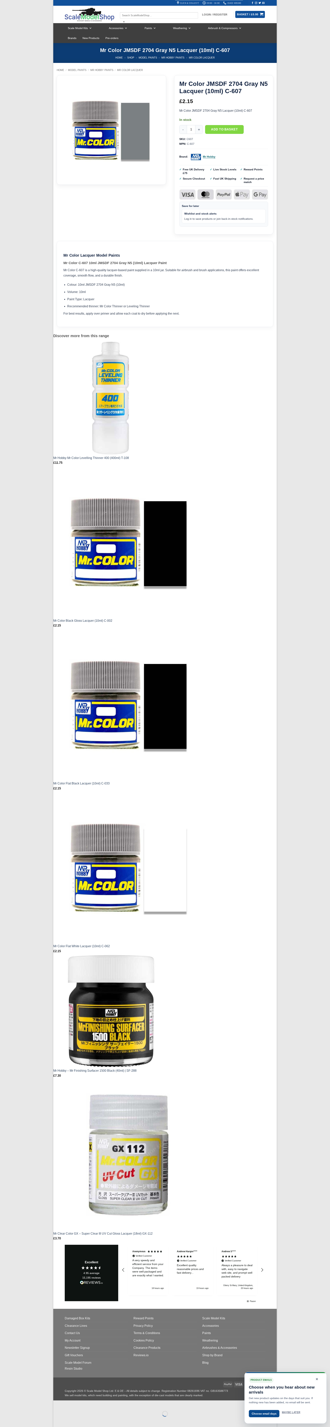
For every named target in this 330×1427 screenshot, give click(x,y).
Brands (72, 38)
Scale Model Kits (78, 28)
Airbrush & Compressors (223, 28)
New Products (90, 38)
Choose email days (264, 1413)
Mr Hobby (209, 156)
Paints (148, 28)
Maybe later (291, 1412)
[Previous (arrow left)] (57, 1420)
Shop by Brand (212, 1355)
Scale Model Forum (78, 1362)
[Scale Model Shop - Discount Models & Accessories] (89, 14)
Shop (130, 57)
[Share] (79, 1404)
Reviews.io (141, 1355)
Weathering (180, 28)
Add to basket (224, 129)
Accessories (116, 28)
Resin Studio (73, 1368)
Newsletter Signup (77, 1347)
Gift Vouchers (74, 1355)
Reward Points (143, 1318)
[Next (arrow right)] (68, 1420)
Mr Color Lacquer (202, 57)
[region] (192, 1270)
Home (119, 57)
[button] (123, 1270)
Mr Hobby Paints (172, 57)
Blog (205, 1362)
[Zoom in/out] (57, 1404)
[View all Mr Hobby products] (196, 157)
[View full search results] (123, 9)
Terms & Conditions (146, 1333)
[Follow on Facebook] (252, 3)
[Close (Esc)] (90, 1404)
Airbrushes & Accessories (219, 1347)
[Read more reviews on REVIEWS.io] (91, 1283)
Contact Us (72, 1333)
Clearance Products (146, 1347)
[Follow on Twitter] (260, 3)
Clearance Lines (76, 1325)
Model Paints (148, 57)
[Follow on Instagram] (256, 3)
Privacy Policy (143, 1325)
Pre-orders (111, 38)
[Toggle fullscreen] (68, 1404)
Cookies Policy (143, 1340)
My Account (72, 1340)
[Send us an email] (263, 3)
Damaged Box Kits (77, 1318)
